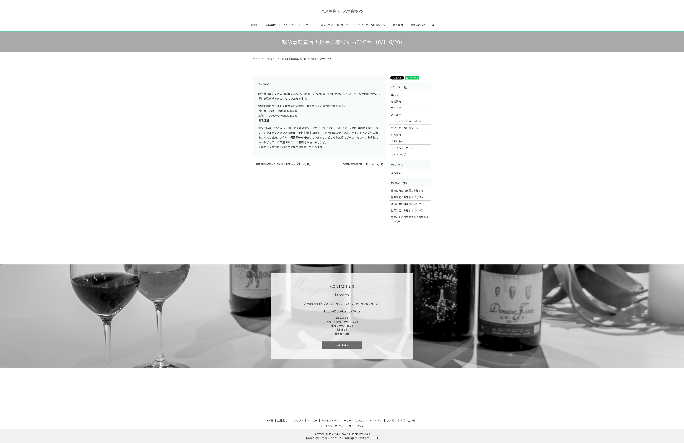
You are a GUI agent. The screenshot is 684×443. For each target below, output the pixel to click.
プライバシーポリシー (403, 148)
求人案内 (398, 25)
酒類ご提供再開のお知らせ (406, 204)
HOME (254, 25)
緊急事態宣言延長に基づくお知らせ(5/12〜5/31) (283, 164)
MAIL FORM (342, 345)
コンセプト (289, 25)
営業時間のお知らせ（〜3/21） (408, 210)
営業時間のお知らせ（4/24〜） (408, 197)
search (435, 25)
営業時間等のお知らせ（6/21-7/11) (363, 164)
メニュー (308, 25)
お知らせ (270, 58)
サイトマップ (398, 154)
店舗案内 (271, 25)
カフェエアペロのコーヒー (336, 25)
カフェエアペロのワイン (371, 25)
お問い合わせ (417, 25)
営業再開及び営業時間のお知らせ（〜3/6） (409, 219)
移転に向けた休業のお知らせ (407, 190)
